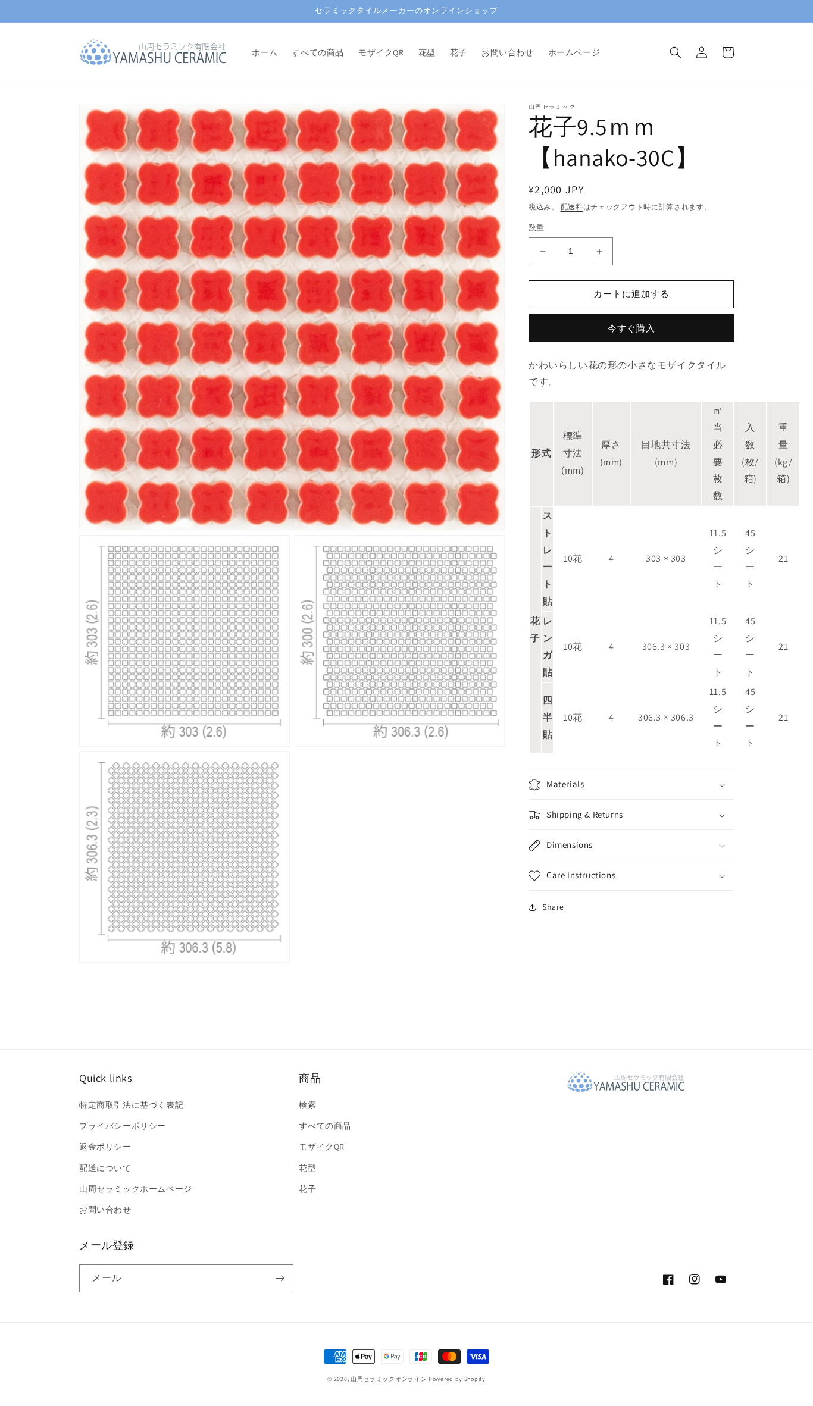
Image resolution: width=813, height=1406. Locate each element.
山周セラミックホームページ (135, 1188)
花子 (307, 1188)
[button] (675, 52)
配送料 (572, 206)
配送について (105, 1168)
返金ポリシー (105, 1146)
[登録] (280, 1278)
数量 (537, 228)
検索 (307, 1105)
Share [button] (553, 907)
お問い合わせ (105, 1209)
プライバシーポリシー (122, 1125)
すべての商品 (325, 1125)
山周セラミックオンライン (389, 1379)
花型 (307, 1168)
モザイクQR (322, 1146)
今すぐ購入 (631, 328)
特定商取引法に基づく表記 (131, 1105)
